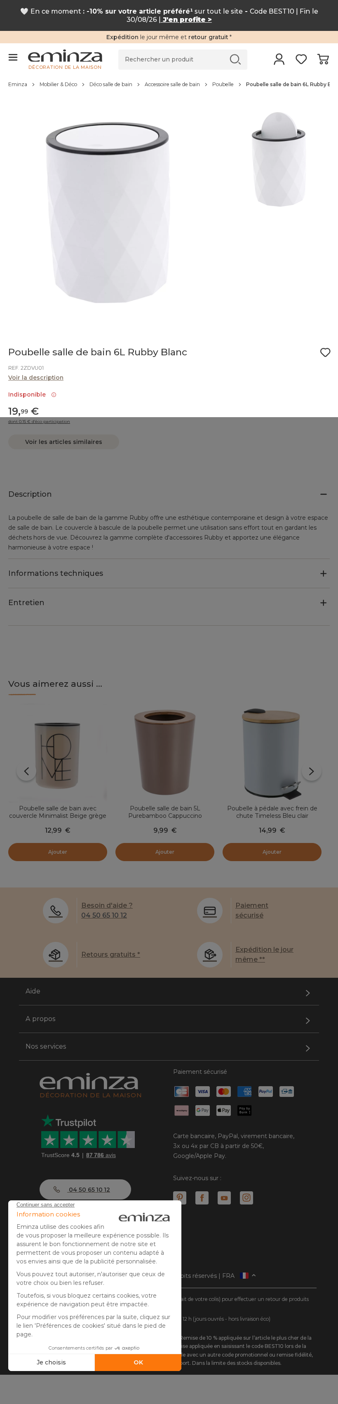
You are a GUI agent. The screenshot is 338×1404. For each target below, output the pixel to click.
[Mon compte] (279, 62)
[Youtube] (224, 1197)
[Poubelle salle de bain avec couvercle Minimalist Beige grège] (57, 753)
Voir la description (35, 377)
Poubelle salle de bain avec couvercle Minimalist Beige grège (57, 812)
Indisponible (28, 394)
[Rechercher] (235, 59)
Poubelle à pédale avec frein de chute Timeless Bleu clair (272, 812)
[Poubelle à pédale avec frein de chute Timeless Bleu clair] (272, 753)
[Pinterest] (179, 1197)
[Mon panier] (323, 62)
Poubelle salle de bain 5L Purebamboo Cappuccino (165, 812)
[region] (169, 88)
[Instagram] (246, 1197)
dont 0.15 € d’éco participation (39, 421)
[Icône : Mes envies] (325, 352)
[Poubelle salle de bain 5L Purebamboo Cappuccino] (164, 753)
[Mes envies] (301, 62)
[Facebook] (202, 1197)
